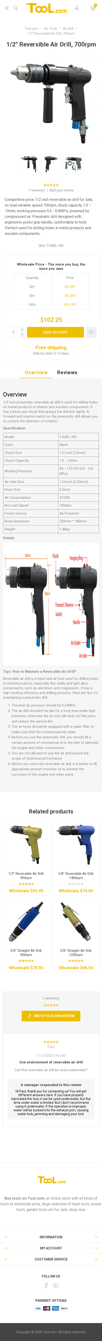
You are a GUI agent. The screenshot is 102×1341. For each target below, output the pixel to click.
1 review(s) (37, 190)
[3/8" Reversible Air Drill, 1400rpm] (75, 844)
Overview (36, 372)
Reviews (67, 372)
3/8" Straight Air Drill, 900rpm (26, 952)
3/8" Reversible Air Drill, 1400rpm (76, 875)
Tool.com (36, 1198)
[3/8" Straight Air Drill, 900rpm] (26, 921)
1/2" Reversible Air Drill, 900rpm (26, 875)
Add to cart (55, 332)
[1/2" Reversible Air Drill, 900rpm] (26, 844)
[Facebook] (46, 1285)
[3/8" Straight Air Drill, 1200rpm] (75, 921)
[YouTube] (56, 1285)
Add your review (62, 190)
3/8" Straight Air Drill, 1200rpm (76, 952)
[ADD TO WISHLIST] (91, 332)
